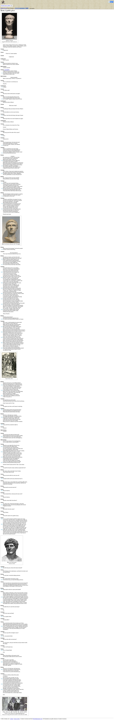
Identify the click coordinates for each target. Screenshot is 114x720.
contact (11, 718)
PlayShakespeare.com (37, 718)
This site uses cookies (5, 5)
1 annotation (6, 69)
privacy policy (17, 718)
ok (11, 5)
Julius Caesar (4, 8)
